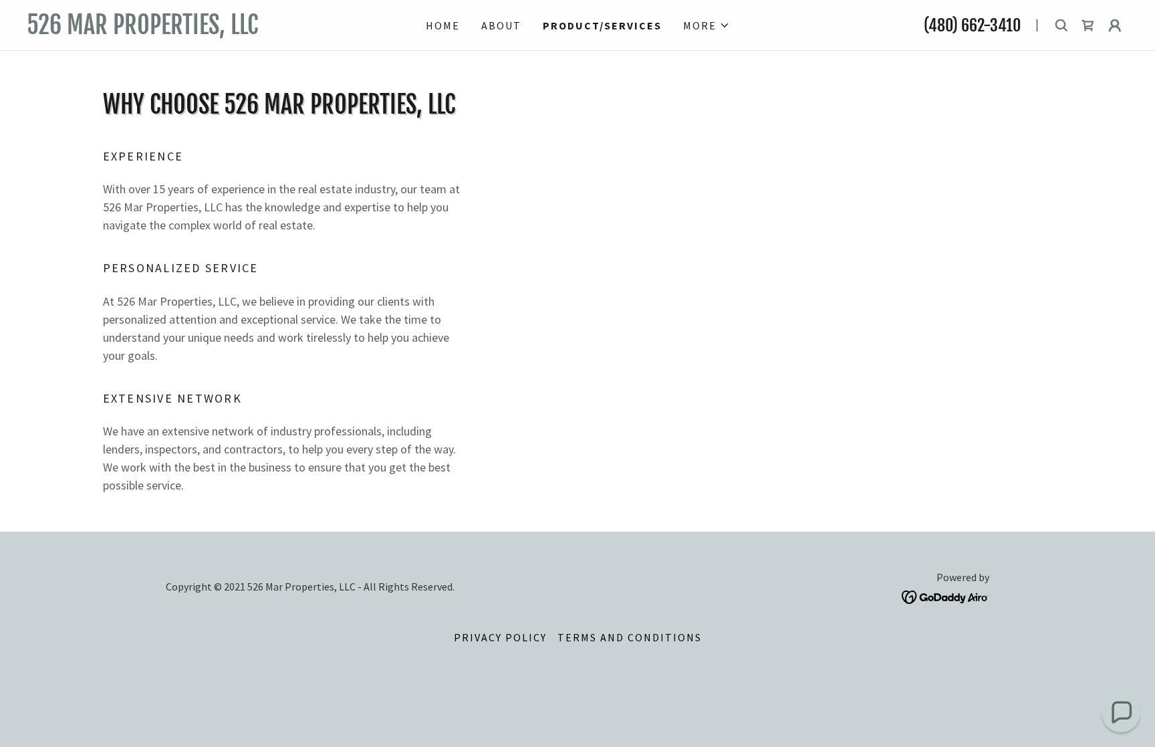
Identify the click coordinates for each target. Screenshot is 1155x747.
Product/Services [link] (602, 25)
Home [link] (443, 25)
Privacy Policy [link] (500, 637)
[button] (706, 25)
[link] (192, 29)
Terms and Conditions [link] (629, 637)
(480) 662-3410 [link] (972, 25)
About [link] (501, 25)
